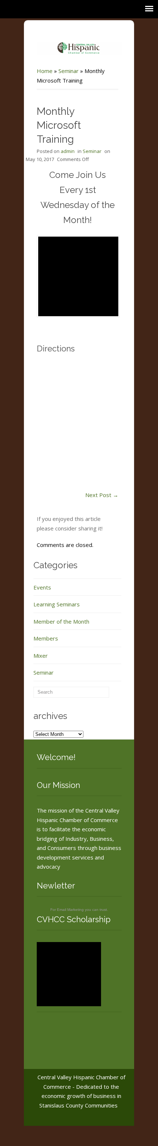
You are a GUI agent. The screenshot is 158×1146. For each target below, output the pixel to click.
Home (45, 70)
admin (68, 151)
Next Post (101, 495)
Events (42, 587)
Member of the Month (61, 621)
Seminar (68, 70)
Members (45, 638)
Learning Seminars (56, 604)
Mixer (40, 655)
